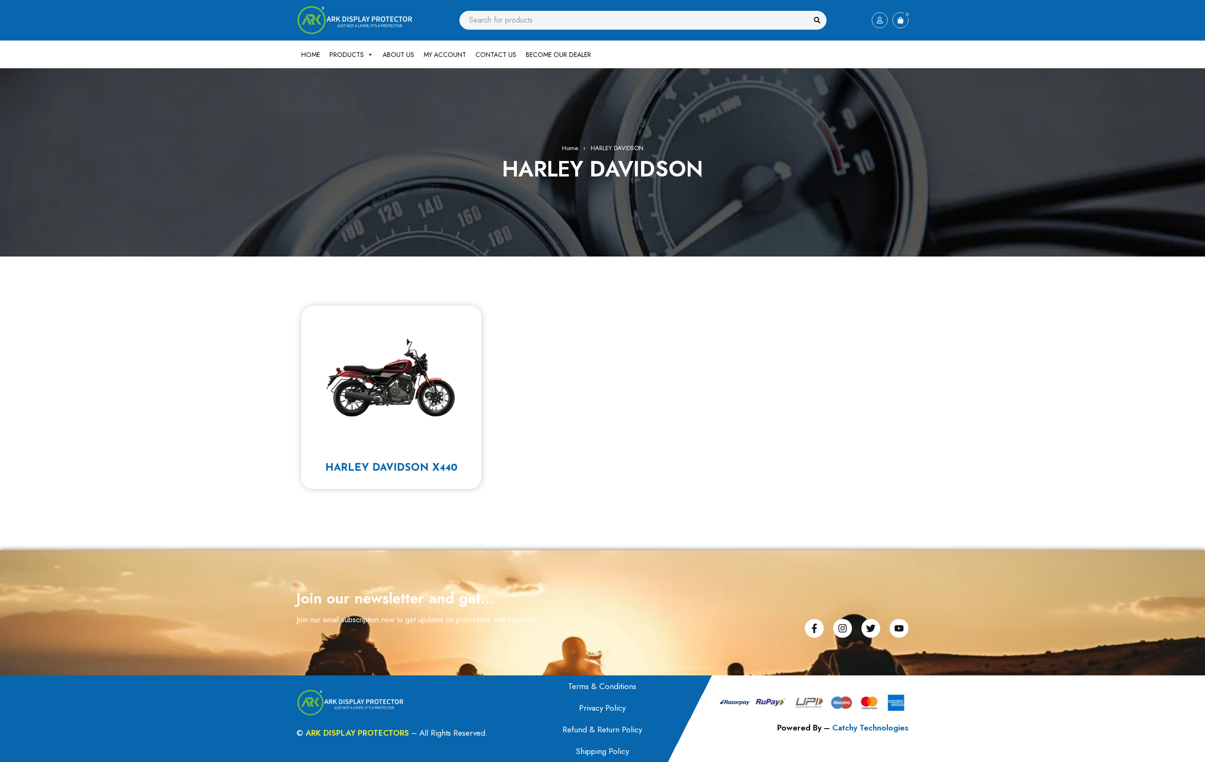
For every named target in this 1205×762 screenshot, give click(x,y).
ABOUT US (398, 54)
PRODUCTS (346, 54)
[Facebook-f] (814, 628)
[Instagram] (842, 628)
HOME (310, 54)
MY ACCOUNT (445, 54)
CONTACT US (495, 54)
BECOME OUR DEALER (558, 54)
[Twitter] (870, 628)
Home (570, 148)
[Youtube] (899, 628)
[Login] (880, 20)
